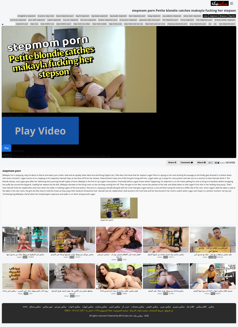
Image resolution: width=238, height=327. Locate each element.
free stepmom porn (204, 20)
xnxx (206, 16)
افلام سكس (201, 306)
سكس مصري (179, 306)
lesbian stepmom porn (107, 20)
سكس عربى (165, 306)
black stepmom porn (65, 16)
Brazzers (223, 16)
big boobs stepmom (118, 16)
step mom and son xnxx (155, 24)
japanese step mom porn (149, 20)
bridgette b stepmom (26, 16)
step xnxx (34, 24)
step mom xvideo (99, 24)
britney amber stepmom (225, 20)
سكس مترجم (60, 306)
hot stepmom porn (170, 20)
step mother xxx (47, 24)
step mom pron (115, 24)
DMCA (67, 310)
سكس (211, 306)
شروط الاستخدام (156, 310)
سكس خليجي (152, 306)
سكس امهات (87, 306)
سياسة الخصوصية (121, 310)
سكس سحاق (35, 306)
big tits (232, 16)
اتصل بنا (89, 310)
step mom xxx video (82, 24)
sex (210, 24)
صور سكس (48, 306)
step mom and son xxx (133, 24)
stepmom (214, 16)
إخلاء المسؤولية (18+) (103, 310)
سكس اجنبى (114, 306)
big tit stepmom (82, 16)
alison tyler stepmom (192, 16)
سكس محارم (101, 306)
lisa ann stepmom (70, 20)
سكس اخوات (74, 306)
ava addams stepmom (172, 16)
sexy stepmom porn (198, 24)
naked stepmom (54, 20)
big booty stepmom (100, 16)
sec (215, 24)
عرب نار (125, 306)
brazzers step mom (46, 16)
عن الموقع (169, 310)
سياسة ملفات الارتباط (139, 310)
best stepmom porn (137, 16)
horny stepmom (187, 20)
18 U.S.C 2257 (78, 310)
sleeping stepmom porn (177, 24)
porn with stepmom (37, 20)
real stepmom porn (227, 24)
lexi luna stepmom (88, 20)
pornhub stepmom (18, 20)
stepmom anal (22, 24)
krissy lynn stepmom (128, 20)
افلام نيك (190, 306)
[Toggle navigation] (232, 3)
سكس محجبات (137, 306)
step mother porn (63, 24)
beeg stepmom (154, 16)
